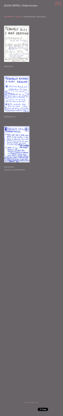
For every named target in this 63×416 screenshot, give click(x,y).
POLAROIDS (9, 17)
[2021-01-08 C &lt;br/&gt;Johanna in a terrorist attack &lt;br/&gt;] (17, 144)
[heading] (20, 6)
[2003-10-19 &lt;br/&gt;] (16, 44)
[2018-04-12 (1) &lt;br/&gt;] (17, 94)
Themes (19, 17)
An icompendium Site (31, 402)
